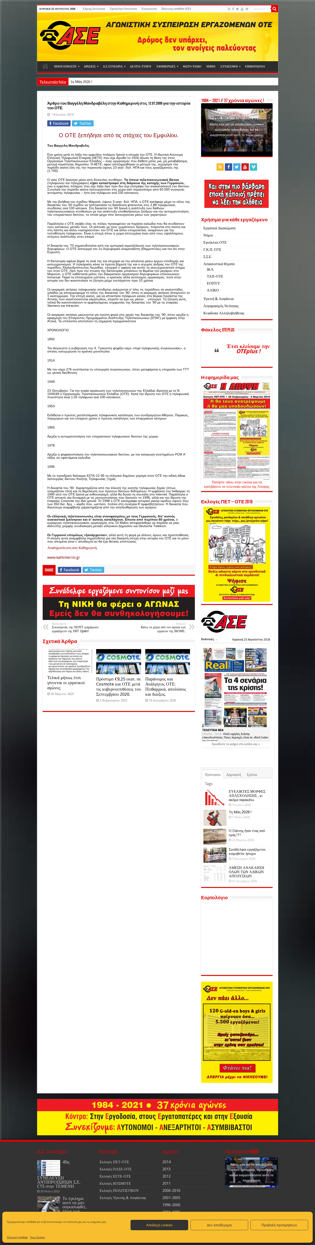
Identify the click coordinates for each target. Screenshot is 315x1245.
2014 (166, 1162)
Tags (208, 784)
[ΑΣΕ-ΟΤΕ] (157, 36)
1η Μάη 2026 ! (81, 82)
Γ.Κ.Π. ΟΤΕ (212, 249)
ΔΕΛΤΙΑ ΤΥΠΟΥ (141, 66)
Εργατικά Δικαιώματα (219, 228)
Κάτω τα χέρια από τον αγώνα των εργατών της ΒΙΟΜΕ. (163, 627)
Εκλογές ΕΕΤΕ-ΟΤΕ (115, 1176)
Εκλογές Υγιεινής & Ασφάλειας (123, 1198)
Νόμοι (208, 235)
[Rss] (229, 9)
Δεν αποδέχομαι (219, 1225)
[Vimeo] (247, 9)
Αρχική (45, 66)
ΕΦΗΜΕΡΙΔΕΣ (166, 66)
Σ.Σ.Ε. (207, 257)
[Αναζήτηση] (274, 8)
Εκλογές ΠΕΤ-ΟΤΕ (114, 1162)
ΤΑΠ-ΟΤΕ (215, 276)
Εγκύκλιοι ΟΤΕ (215, 242)
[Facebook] (233, 9)
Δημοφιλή (233, 774)
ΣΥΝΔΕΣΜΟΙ (229, 66)
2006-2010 (171, 1190)
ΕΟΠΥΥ (213, 283)
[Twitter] (237, 9)
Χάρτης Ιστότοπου (94, 8)
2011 (166, 1183)
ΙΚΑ (210, 269)
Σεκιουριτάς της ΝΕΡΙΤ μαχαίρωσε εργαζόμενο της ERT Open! (75, 627)
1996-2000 (171, 1205)
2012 (166, 1176)
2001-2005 (171, 1198)
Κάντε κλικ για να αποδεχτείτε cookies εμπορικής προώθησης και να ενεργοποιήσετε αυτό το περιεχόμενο (237, 129)
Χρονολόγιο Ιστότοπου (123, 8)
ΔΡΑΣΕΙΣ (90, 66)
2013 (166, 1169)
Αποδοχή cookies (159, 1225)
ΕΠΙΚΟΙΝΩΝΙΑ (255, 66)
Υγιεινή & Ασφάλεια (218, 299)
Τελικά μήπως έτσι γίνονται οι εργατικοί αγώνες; (66, 682)
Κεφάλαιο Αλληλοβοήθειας (223, 313)
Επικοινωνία (149, 8)
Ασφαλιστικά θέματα (219, 264)
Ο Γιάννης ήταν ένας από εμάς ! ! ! (247, 833)
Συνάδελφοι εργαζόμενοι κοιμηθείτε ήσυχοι (247, 851)
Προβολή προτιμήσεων (279, 1225)
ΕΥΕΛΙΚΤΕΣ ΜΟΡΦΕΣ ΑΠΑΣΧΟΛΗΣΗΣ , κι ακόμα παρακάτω (247, 795)
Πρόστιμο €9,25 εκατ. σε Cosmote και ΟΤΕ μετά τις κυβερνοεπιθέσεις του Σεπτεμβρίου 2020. (118, 687)
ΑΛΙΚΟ (213, 290)
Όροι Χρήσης (37, 1237)
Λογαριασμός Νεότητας (220, 306)
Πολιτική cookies (17, 1237)
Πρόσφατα (212, 774)
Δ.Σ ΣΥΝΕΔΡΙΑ (113, 66)
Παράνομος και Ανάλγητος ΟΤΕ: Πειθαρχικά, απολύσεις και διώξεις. (165, 687)
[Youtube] (242, 9)
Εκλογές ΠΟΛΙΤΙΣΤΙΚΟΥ (119, 1190)
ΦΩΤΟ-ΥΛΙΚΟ (192, 66)
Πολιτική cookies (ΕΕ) (176, 8)
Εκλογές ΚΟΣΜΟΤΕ (115, 1183)
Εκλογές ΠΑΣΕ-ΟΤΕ (116, 1169)
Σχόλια (252, 774)
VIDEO (210, 66)
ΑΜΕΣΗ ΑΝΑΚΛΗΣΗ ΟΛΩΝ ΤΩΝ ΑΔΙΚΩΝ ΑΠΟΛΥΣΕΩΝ (246, 871)
